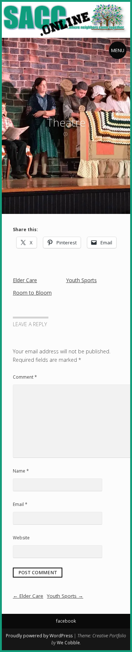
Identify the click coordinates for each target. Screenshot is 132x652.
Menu (117, 50)
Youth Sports (81, 280)
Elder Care (25, 280)
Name (21, 471)
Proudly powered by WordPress (39, 636)
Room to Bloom (32, 292)
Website (21, 538)
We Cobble (68, 643)
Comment (25, 377)
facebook (66, 621)
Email (20, 504)
